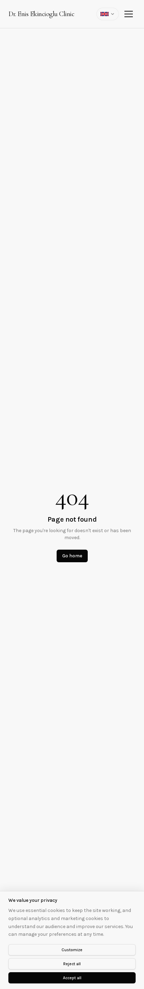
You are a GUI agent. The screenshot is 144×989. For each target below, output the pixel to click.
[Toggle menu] (129, 14)
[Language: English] (107, 14)
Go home (72, 556)
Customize (72, 949)
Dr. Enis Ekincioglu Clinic (41, 14)
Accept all (72, 977)
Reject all (72, 963)
